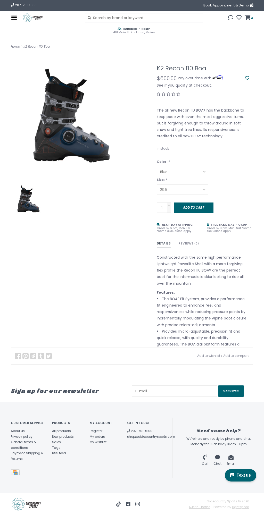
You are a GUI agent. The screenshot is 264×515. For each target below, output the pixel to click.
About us (18, 431)
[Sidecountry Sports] (49, 18)
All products (61, 431)
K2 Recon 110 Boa (36, 46)
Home (15, 46)
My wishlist (98, 442)
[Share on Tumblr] (41, 356)
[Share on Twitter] (49, 356)
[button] (230, 18)
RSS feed (59, 453)
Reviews (188, 243)
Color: (163, 161)
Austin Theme (199, 507)
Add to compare (236, 355)
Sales (56, 442)
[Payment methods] (16, 473)
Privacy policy (21, 436)
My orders (97, 436)
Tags (56, 447)
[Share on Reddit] (33, 356)
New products (63, 436)
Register (96, 431)
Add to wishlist (208, 355)
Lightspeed (240, 507)
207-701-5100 (141, 431)
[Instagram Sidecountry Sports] (137, 504)
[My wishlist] (239, 18)
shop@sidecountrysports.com (151, 436)
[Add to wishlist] (247, 78)
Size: (162, 180)
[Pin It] (25, 356)
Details (164, 243)
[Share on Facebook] (18, 356)
